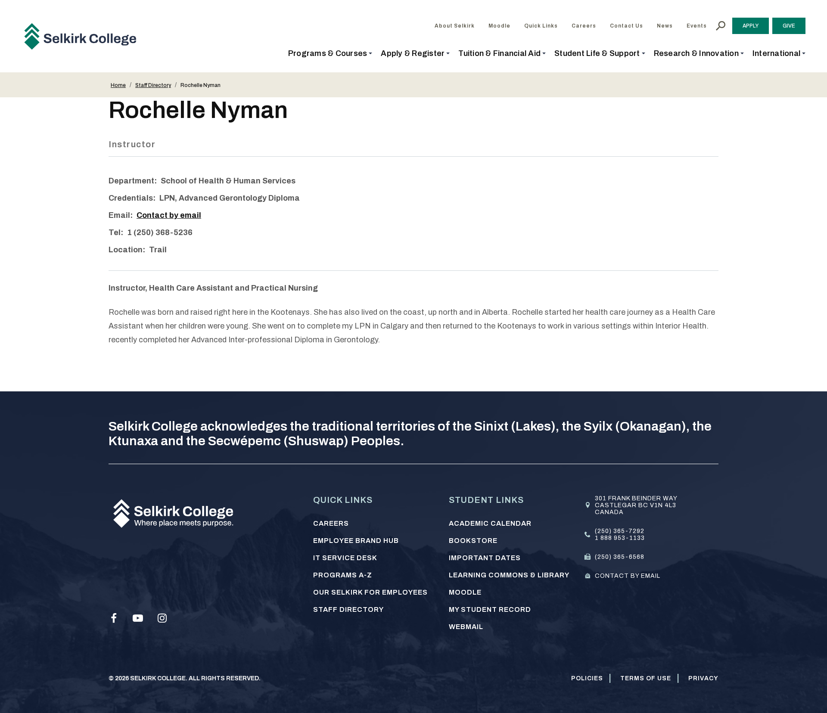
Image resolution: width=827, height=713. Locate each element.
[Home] (84, 36)
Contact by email (169, 215)
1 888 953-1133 (620, 538)
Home (118, 85)
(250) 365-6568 (619, 557)
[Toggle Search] (720, 25)
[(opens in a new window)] (114, 618)
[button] (330, 53)
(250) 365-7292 (619, 531)
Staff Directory (153, 85)
